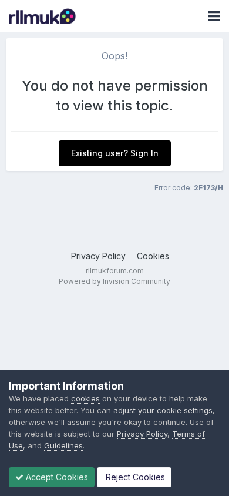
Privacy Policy (98, 256)
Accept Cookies (55, 477)
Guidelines (63, 445)
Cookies (153, 256)
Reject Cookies (134, 477)
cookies (85, 398)
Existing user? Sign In (115, 153)
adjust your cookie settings (163, 410)
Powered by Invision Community (114, 281)
